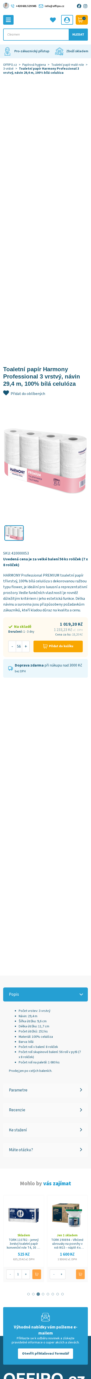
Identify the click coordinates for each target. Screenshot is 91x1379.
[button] (14, 533)
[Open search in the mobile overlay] (45, 35)
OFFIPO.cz (10, 64)
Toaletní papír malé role (67, 64)
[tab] (28, 1294)
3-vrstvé (8, 68)
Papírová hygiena (34, 64)
